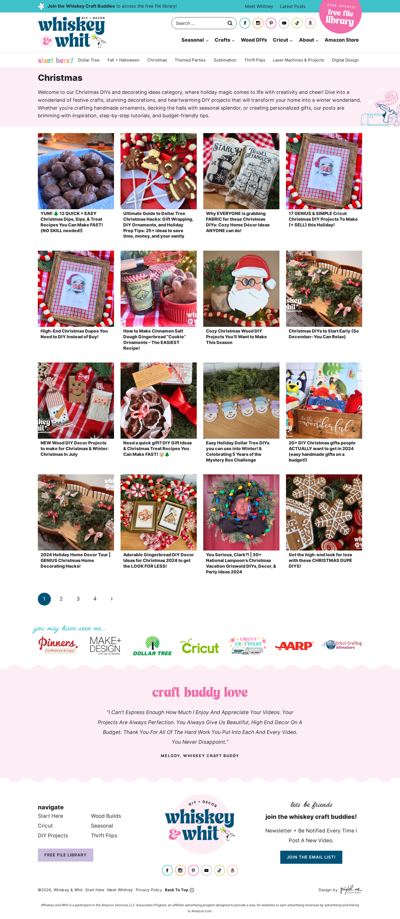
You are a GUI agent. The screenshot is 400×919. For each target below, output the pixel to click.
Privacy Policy (149, 889)
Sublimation (225, 60)
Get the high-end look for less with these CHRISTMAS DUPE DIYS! (320, 560)
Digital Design (345, 60)
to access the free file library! (112, 6)
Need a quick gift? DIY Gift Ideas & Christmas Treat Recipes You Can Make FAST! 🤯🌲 (157, 448)
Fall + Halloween (123, 60)
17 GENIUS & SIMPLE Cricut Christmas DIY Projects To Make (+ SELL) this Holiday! (323, 219)
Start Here (55, 60)
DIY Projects (53, 835)
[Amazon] (310, 23)
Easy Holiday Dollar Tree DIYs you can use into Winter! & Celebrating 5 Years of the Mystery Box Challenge (237, 451)
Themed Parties (190, 60)
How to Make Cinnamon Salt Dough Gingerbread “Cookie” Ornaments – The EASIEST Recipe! (154, 339)
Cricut (45, 826)
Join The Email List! (311, 857)
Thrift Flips (254, 60)
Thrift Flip (103, 835)
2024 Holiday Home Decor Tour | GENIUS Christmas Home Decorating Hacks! (75, 560)
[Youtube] (284, 23)
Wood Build (104, 816)
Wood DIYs (254, 40)
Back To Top (176, 889)
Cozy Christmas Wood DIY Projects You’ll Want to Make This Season (236, 336)
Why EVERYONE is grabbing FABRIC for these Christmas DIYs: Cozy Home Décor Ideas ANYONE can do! (238, 222)
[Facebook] (245, 23)
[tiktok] (297, 23)
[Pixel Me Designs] (350, 890)
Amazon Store (342, 40)
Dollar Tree (89, 60)
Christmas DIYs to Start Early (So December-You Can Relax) (324, 333)
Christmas (157, 60)
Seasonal (102, 826)
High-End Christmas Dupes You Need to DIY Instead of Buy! (74, 333)
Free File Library (65, 854)
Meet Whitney (259, 6)
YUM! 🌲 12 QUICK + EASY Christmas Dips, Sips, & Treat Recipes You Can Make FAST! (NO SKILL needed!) (72, 222)
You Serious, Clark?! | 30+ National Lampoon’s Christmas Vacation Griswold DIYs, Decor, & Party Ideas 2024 (241, 563)
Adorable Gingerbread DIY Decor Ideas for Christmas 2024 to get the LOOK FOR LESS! (158, 560)
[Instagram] (258, 23)
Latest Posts (293, 6)
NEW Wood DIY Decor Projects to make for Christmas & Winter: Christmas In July (75, 448)
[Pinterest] (271, 23)
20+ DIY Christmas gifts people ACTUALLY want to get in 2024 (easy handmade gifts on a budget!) (322, 451)
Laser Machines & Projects (298, 60)
